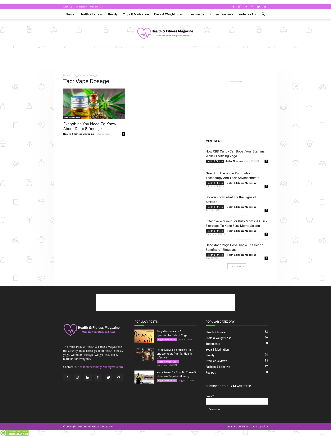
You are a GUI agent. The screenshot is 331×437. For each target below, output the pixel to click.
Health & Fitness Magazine (78, 133)
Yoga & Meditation (136, 14)
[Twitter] (258, 6)
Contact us (81, 6)
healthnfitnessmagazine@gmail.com (100, 367)
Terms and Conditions (237, 426)
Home (70, 14)
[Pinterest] (252, 6)
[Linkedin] (246, 6)
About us (67, 6)
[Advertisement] (165, 61)
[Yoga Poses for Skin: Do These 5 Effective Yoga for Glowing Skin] (144, 377)
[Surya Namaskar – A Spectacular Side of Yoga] (144, 336)
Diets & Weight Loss (168, 14)
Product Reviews (221, 14)
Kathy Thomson (234, 161)
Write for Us (96, 6)
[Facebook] (233, 6)
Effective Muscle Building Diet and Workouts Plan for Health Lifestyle (175, 353)
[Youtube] (265, 6)
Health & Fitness (91, 14)
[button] (263, 14)
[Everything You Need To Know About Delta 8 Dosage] (94, 104)
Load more (235, 266)
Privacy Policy (260, 426)
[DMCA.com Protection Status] (14, 434)
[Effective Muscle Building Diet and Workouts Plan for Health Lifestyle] (144, 354)
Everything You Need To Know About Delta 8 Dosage (89, 126)
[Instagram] (240, 6)
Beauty (113, 14)
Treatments (196, 14)
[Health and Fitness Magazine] (165, 33)
